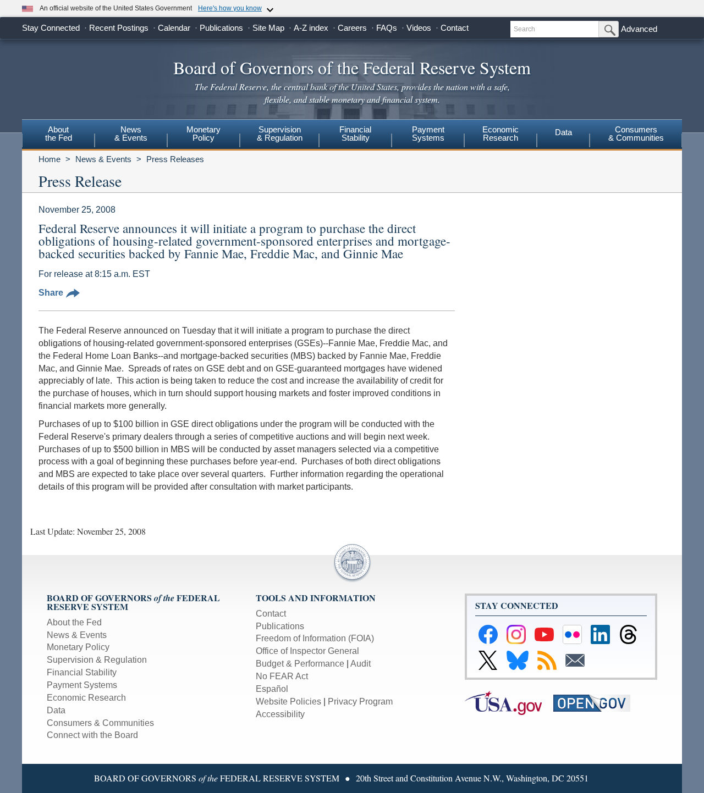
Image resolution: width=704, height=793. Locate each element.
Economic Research (86, 697)
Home (49, 159)
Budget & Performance (300, 663)
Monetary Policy (78, 647)
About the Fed (74, 622)
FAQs (386, 27)
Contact (455, 27)
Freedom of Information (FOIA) (315, 638)
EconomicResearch (500, 133)
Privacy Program (360, 701)
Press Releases (175, 159)
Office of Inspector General (307, 651)
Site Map (268, 27)
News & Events (103, 159)
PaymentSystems (428, 133)
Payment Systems (82, 685)
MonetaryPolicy (203, 133)
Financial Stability (82, 672)
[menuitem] (58, 135)
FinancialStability (355, 133)
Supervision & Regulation (97, 659)
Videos (418, 27)
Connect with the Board (92, 735)
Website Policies (288, 701)
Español (272, 689)
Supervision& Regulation (279, 133)
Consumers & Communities (636, 133)
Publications (221, 27)
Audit (360, 663)
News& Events (130, 133)
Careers (352, 27)
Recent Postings (118, 27)
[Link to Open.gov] (596, 702)
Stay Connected (51, 27)
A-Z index (311, 27)
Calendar (174, 27)
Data (563, 132)
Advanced (639, 29)
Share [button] (50, 292)
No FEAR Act (282, 676)
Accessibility (280, 714)
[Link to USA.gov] (509, 702)
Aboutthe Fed (58, 133)
